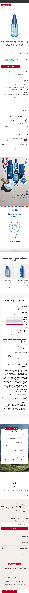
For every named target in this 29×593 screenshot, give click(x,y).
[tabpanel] (14, 229)
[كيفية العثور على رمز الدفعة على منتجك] (3, 145)
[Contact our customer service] (2, 585)
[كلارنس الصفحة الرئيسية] (6, 5)
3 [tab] (12, 237)
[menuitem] (20, 5)
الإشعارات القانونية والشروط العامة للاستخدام (15, 584)
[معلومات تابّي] (11, 60)
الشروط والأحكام (20, 581)
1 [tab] (15, 237)
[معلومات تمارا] (6, 60)
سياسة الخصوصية (9, 581)
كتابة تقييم (14, 48)
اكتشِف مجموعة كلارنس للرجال (14, 241)
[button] (14, 81)
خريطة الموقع (14, 587)
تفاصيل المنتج (18, 53)
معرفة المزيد (13, 89)
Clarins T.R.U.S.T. (18, 140)
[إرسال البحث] (2, 8)
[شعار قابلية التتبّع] (26, 140)
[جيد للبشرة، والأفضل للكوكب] (6, 116)
